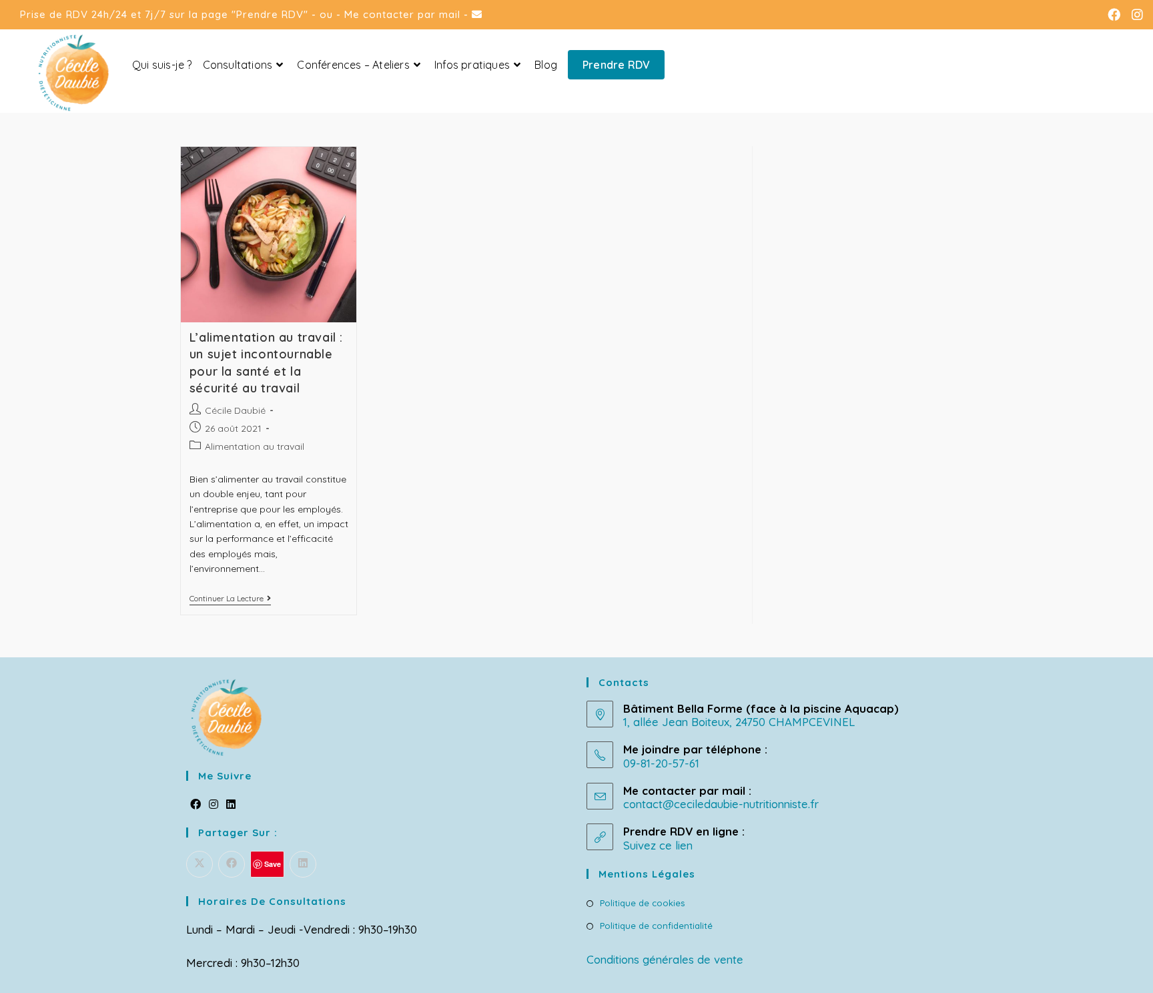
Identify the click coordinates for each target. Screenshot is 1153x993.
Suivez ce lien (658, 845)
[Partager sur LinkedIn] (303, 864)
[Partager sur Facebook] (231, 864)
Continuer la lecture (230, 599)
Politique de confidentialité (656, 925)
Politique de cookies (642, 903)
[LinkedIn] (231, 804)
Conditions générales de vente (665, 959)
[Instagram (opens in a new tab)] (1136, 14)
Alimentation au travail (254, 446)
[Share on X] (199, 864)
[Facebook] (195, 804)
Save (272, 864)
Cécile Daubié (235, 410)
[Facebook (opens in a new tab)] (1118, 14)
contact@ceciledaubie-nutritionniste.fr (721, 804)
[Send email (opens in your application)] (477, 14)
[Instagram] (213, 804)
